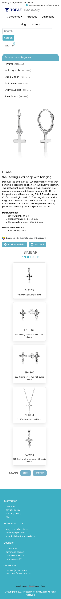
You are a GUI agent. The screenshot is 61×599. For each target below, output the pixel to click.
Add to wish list (16, 244)
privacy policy (13, 510)
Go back (39, 244)
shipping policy (13, 514)
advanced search (15, 552)
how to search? (13, 559)
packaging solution (15, 533)
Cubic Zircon (17, 77)
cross (25, 473)
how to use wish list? (16, 556)
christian (40, 473)
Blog (23, 24)
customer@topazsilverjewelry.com (44, 5)
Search (8, 38)
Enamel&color (18, 90)
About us (32, 17)
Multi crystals (18, 70)
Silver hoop (16, 96)
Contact (35, 24)
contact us (11, 549)
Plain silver (16, 83)
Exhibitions (48, 17)
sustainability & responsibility (20, 536)
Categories (13, 17)
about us (10, 507)
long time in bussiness (17, 529)
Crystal (14, 64)
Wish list (10, 45)
